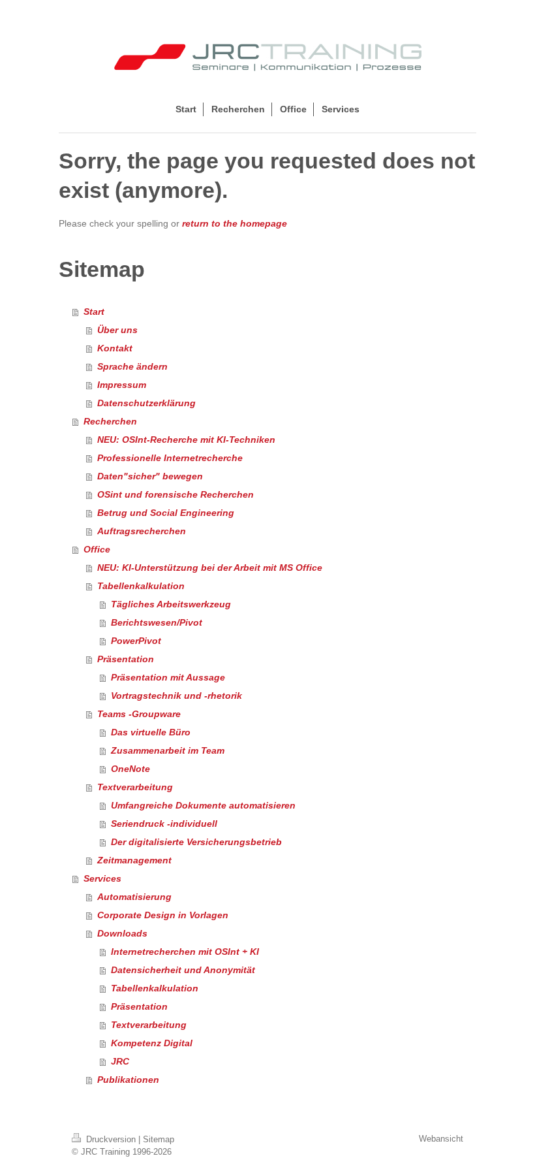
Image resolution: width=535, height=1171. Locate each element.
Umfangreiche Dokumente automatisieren (203, 805)
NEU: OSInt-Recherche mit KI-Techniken (186, 439)
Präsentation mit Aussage (168, 677)
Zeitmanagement (134, 860)
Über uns (117, 330)
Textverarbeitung (135, 787)
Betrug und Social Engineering (165, 512)
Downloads (122, 933)
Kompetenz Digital (151, 1043)
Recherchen (110, 421)
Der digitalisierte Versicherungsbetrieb (196, 842)
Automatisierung (134, 896)
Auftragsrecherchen (141, 531)
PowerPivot (136, 640)
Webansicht (441, 1139)
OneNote (130, 768)
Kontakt (114, 348)
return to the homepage (234, 223)
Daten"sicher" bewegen (150, 476)
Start (94, 311)
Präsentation (125, 659)
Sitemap (158, 1139)
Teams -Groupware (139, 714)
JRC (120, 1061)
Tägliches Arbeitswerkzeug (171, 604)
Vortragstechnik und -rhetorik (176, 695)
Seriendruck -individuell (164, 823)
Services (102, 878)
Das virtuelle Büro (151, 732)
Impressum (121, 384)
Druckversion (111, 1139)
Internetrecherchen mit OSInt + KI (185, 951)
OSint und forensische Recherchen (175, 494)
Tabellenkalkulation (141, 586)
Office (97, 549)
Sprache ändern (132, 366)
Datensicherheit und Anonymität (183, 970)
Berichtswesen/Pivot (156, 622)
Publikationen (128, 1079)
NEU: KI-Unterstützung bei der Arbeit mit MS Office (209, 567)
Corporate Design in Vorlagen (162, 915)
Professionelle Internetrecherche (170, 458)
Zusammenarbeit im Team (167, 750)
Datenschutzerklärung (146, 403)
